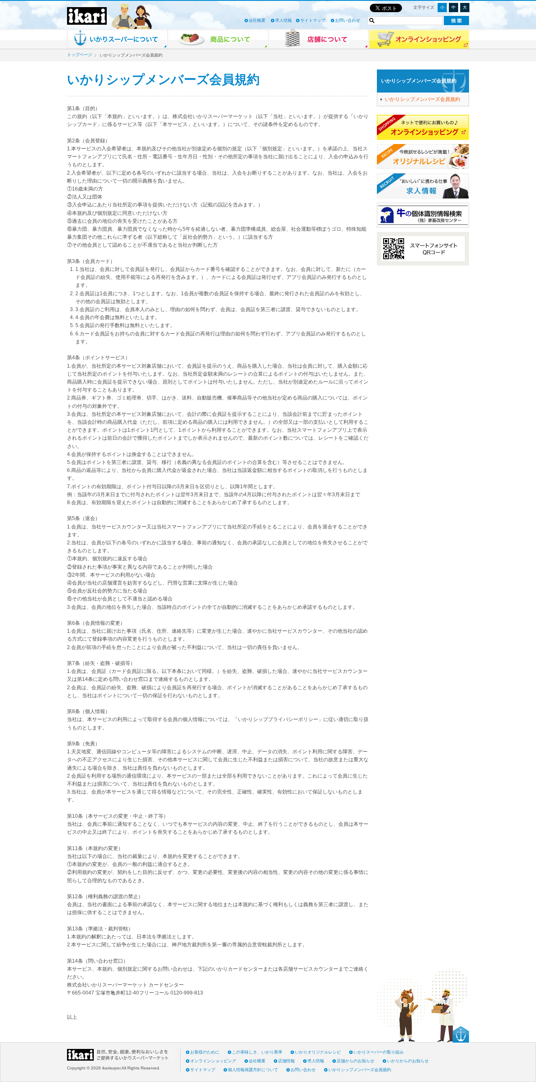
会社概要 (257, 20)
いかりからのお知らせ (408, 1061)
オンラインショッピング (213, 1061)
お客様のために (204, 1052)
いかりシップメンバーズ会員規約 (418, 81)
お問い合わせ (347, 20)
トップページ (79, 54)
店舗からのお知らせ (355, 1061)
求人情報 (283, 20)
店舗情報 (286, 1061)
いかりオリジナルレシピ (318, 1052)
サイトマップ (312, 20)
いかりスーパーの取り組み (378, 1052)
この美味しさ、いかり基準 (257, 1052)
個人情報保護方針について (253, 1069)
